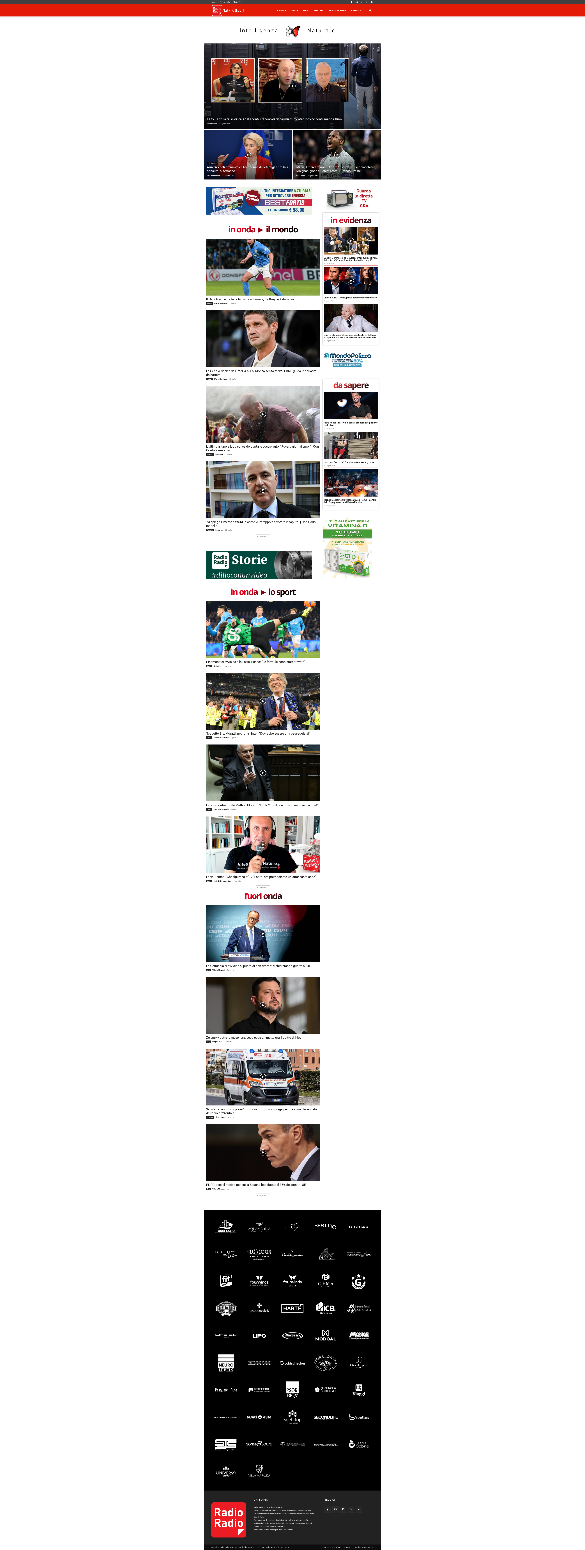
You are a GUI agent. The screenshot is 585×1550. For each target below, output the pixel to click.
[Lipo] (259, 1335)
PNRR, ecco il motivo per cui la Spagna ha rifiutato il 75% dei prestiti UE (256, 1185)
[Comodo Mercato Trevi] (259, 1253)
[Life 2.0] (226, 1335)
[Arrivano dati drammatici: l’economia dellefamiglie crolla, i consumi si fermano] (248, 154)
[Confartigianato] (292, 1253)
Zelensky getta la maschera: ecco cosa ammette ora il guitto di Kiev (253, 1037)
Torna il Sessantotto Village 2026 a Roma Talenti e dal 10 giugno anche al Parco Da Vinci (350, 501)
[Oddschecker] (292, 1362)
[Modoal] (326, 1335)
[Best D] (326, 1226)
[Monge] (359, 1335)
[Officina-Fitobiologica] (326, 1362)
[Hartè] (292, 1308)
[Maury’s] (292, 1335)
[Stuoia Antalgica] (326, 1444)
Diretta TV (237, 2)
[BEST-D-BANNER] (347, 580)
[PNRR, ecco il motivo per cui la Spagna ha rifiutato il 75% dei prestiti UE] (263, 1152)
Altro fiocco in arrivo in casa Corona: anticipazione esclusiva (351, 423)
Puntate (318, 10)
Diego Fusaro (217, 1042)
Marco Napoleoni (220, 303)
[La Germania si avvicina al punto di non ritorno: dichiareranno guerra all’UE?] (263, 933)
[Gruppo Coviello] (259, 1308)
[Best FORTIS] (359, 1226)
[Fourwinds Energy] (292, 1280)
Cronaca (210, 1117)
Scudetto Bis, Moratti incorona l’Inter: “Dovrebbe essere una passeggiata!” (258, 733)
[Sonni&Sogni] (259, 1444)
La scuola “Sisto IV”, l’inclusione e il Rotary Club (349, 462)
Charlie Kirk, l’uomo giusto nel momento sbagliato (350, 297)
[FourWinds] (259, 1280)
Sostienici (356, 10)
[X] (366, 2)
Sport (306, 10)
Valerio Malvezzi (218, 970)
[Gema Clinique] (326, 1280)
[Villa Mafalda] (259, 1471)
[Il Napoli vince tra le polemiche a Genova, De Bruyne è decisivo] (263, 267)
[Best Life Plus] (226, 1253)
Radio (280, 10)
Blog (208, 970)
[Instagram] (356, 2)
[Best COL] (292, 1226)
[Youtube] (371, 2)
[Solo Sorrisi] (359, 1417)
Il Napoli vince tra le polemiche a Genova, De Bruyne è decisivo (250, 299)
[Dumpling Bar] (359, 1253)
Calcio (300, 163)
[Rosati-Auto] (259, 1417)
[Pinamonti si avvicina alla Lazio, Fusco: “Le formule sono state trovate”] (263, 629)
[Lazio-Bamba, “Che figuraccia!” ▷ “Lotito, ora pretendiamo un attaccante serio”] (263, 844)
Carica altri (262, 536)
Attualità (212, 163)
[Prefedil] (259, 1390)
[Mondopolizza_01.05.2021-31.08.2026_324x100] (347, 369)
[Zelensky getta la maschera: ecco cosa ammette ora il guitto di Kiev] (263, 1005)
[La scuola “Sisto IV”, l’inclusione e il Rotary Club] (351, 445)
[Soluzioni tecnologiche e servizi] (226, 1444)
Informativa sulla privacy (332, 1547)
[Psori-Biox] (292, 1390)
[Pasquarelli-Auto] (226, 1390)
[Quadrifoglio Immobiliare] (326, 1390)
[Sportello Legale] (292, 1444)
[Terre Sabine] (359, 1444)
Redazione (219, 454)
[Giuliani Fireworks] (359, 1280)
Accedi (214, 2)
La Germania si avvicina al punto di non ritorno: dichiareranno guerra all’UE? (259, 966)
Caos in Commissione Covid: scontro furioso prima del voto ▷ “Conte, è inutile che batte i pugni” (351, 259)
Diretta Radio (225, 2)
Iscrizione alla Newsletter (364, 1547)
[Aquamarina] (259, 1226)
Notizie (209, 303)
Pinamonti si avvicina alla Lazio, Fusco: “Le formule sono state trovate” (255, 662)
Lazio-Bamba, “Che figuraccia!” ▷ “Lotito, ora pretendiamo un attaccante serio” (261, 877)
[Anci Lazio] (226, 1226)
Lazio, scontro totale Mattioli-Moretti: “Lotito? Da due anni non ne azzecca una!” (262, 805)
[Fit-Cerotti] (226, 1280)
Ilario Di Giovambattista (222, 881)
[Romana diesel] (226, 1417)
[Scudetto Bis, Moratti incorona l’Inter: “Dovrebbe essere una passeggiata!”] (263, 701)
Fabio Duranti (212, 124)
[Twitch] (361, 2)
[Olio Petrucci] (359, 1362)
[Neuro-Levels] (226, 1362)
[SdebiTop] (292, 1417)
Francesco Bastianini (221, 738)
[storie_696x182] (259, 580)
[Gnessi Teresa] (226, 1308)
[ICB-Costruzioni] (326, 1308)
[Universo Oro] (226, 1471)
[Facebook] (351, 2)
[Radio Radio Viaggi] (359, 1390)
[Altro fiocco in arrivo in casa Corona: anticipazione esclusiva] (351, 405)
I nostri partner (337, 10)
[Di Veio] (326, 1253)
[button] (370, 10)
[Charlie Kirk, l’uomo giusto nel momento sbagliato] (351, 280)
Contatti (347, 1547)
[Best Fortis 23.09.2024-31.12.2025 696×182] (259, 216)
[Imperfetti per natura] (359, 1308)
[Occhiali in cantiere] (259, 1362)
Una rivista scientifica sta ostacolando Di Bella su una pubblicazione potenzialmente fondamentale (350, 336)
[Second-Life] (326, 1417)
